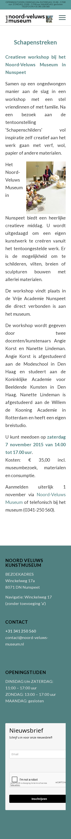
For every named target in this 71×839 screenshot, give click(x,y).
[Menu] (60, 17)
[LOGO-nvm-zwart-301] (29, 17)
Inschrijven (39, 799)
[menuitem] (60, 17)
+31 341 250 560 (20, 631)
